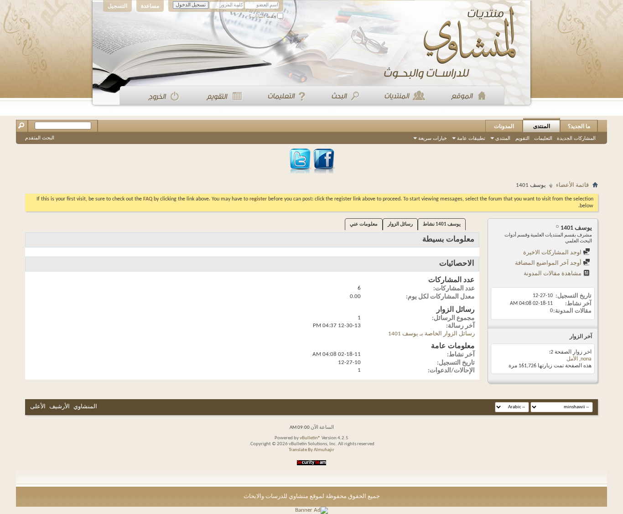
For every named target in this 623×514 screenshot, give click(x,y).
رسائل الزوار (400, 224)
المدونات (504, 126)
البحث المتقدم (39, 137)
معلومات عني (364, 224)
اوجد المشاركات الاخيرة (553, 253)
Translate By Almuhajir (311, 449)
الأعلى (38, 407)
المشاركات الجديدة (576, 138)
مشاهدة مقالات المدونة (553, 274)
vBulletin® (310, 438)
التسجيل (117, 6)
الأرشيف (59, 407)
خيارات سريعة (432, 138)
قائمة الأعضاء (572, 185)
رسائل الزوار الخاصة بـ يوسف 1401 (431, 334)
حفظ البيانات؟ (263, 16)
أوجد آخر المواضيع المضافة (549, 263)
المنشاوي (85, 407)
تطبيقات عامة (471, 138)
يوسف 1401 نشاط (442, 224)
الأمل (572, 359)
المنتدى (541, 126)
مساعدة (150, 6)
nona (586, 359)
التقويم (522, 138)
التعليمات (543, 138)
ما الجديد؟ (579, 126)
